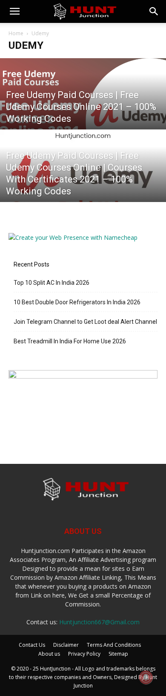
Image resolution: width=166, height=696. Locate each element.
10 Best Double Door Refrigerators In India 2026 (77, 302)
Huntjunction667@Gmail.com (99, 622)
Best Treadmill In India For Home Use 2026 (70, 341)
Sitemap (118, 653)
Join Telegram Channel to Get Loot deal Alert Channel (85, 321)
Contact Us (32, 644)
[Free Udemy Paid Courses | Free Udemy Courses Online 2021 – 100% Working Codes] (83, 109)
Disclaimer (66, 644)
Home (16, 33)
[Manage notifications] (146, 677)
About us (49, 653)
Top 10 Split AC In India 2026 (51, 282)
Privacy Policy (84, 653)
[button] (14, 11)
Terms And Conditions (114, 644)
